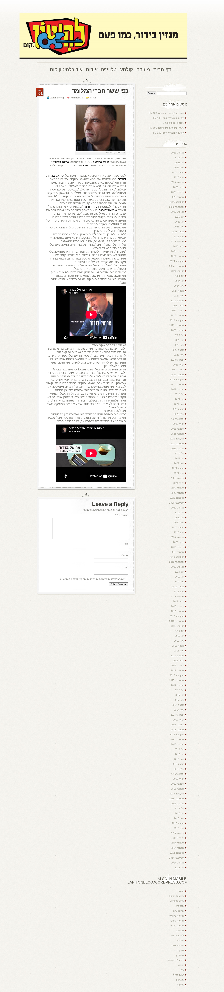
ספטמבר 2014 (176, 857)
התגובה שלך (121, 515)
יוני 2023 (179, 340)
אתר (126, 567)
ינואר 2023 (178, 364)
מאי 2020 (179, 522)
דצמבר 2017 (177, 665)
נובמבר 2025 (177, 197)
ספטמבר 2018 (176, 621)
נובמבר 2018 (177, 611)
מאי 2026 (179, 167)
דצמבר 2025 (177, 192)
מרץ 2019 (179, 591)
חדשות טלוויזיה (176, 915)
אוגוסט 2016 (177, 744)
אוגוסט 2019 (177, 567)
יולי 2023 (179, 335)
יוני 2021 (179, 458)
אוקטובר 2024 (177, 261)
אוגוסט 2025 (177, 212)
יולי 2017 (179, 690)
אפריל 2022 (178, 409)
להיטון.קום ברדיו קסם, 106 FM (168, 118)
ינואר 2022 (178, 424)
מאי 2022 (179, 404)
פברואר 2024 (177, 300)
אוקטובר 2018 (177, 616)
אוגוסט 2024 (177, 271)
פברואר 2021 (177, 478)
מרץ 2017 (179, 710)
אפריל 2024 (178, 290)
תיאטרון (180, 984)
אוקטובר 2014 (177, 852)
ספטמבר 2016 (176, 739)
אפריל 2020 (178, 527)
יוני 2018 (179, 636)
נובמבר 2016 (177, 729)
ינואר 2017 (178, 719)
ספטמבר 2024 (176, 266)
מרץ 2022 (179, 414)
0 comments (77, 97)
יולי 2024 (179, 276)
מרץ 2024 (179, 295)
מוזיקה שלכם (177, 945)
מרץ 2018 (179, 650)
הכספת (180, 906)
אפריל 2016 (178, 764)
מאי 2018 (179, 640)
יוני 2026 (179, 162)
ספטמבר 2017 (176, 680)
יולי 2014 (179, 867)
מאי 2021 (179, 463)
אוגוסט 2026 (177, 152)
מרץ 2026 (179, 177)
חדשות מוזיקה (177, 920)
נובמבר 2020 (177, 493)
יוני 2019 (179, 576)
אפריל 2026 (178, 172)
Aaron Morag (57, 97)
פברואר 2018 (177, 655)
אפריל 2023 (178, 350)
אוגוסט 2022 (177, 389)
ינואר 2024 (178, 305)
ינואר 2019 (178, 601)
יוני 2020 (179, 517)
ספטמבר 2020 (176, 502)
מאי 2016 (179, 759)
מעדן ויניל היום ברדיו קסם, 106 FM (166, 113)
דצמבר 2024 (177, 251)
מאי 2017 (179, 700)
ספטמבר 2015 (176, 798)
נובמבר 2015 (177, 788)
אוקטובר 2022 (177, 379)
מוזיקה (93, 97)
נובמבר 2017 (177, 670)
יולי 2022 (179, 394)
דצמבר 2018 (177, 606)
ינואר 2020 (178, 542)
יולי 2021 (179, 453)
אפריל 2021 (178, 468)
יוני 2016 (179, 754)
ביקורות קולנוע (177, 901)
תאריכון (180, 980)
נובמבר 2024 (177, 256)
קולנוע (181, 965)
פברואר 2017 (177, 714)
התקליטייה (178, 910)
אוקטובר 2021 (177, 438)
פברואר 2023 (177, 359)
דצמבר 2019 (177, 547)
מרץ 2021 (179, 473)
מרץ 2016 (179, 769)
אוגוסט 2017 (177, 685)
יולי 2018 (179, 631)
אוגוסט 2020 (177, 507)
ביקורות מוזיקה (176, 896)
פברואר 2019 (177, 596)
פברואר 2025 (177, 241)
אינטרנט (180, 891)
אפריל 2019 (178, 586)
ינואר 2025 (178, 246)
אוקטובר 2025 (177, 202)
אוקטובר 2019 (177, 557)
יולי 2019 (179, 571)
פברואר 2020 (177, 537)
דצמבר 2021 (177, 428)
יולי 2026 (179, 157)
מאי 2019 (179, 581)
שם (126, 543)
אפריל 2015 (178, 823)
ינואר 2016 (178, 779)
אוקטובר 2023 (177, 320)
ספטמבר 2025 (176, 207)
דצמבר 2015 (177, 783)
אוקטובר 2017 (177, 675)
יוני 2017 (179, 695)
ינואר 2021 (178, 483)
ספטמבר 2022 (176, 384)
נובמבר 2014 (177, 848)
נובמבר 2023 (177, 315)
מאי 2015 (179, 818)
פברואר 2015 (177, 833)
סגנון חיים (179, 950)
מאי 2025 (179, 226)
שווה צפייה (178, 975)
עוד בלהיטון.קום (176, 960)
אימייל (124, 555)
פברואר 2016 (177, 774)
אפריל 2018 (178, 645)
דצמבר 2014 (177, 843)
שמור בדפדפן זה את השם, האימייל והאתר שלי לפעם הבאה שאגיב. (91, 579)
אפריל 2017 (178, 705)
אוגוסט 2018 (177, 626)
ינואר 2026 (178, 187)
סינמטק (180, 955)
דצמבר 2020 (177, 488)
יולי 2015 (179, 808)
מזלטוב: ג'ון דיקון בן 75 (172, 123)
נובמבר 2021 (177, 433)
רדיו (182, 970)
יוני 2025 (179, 221)
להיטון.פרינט (177, 935)
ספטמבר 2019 (176, 562)
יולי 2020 (179, 512)
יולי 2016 (179, 749)
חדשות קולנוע (177, 925)
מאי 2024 (179, 285)
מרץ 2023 (179, 355)
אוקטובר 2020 (177, 497)
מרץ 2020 (179, 532)
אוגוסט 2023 (177, 330)
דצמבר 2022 (177, 369)
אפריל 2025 (178, 231)
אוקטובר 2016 (177, 734)
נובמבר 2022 (177, 374)
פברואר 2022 (177, 419)
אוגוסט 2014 (177, 862)
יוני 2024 (179, 281)
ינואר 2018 (178, 660)
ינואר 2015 (178, 838)
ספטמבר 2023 (176, 325)
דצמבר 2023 (177, 310)
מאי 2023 (179, 345)
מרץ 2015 (179, 828)
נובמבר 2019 (177, 552)
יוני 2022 (179, 399)
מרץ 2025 (179, 236)
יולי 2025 (179, 216)
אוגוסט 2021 (177, 448)
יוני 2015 (179, 813)
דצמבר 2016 (177, 724)
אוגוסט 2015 (177, 803)
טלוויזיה (180, 930)
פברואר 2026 (177, 182)
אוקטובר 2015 (177, 793)
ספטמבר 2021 (176, 443)
